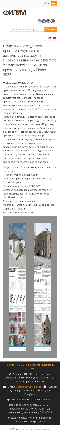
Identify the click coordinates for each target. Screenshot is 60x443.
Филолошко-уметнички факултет (33, 429)
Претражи (51, 29)
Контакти (30, 368)
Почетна (10, 364)
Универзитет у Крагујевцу (40, 364)
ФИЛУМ (20, 364)
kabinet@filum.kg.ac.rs (29, 387)
